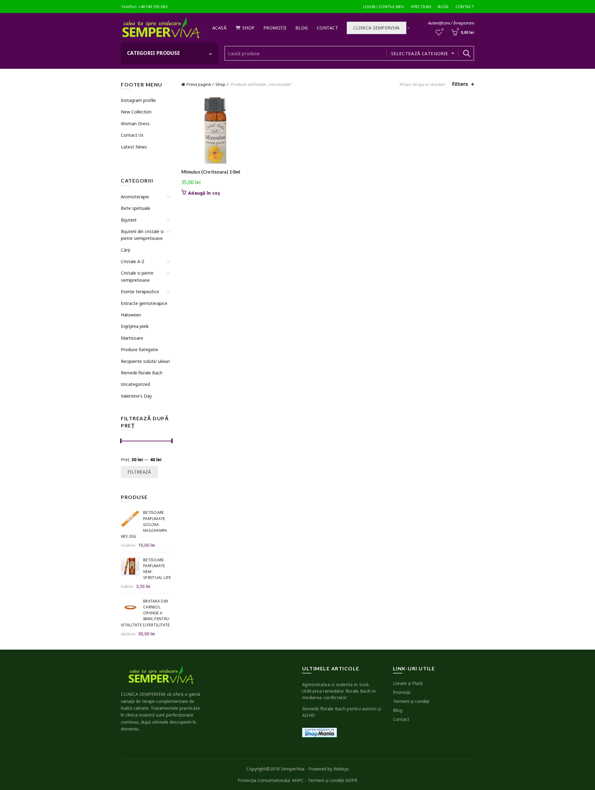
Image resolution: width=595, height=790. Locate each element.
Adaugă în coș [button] (204, 193)
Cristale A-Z (132, 261)
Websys (341, 769)
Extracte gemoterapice (144, 303)
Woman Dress (135, 123)
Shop (248, 28)
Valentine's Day (136, 396)
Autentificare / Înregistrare (451, 23)
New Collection (136, 112)
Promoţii (275, 28)
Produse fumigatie (139, 349)
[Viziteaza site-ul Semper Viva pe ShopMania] (319, 732)
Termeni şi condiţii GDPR (332, 780)
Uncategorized (135, 384)
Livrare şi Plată (408, 683)
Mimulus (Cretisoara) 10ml (210, 171)
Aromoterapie (135, 197)
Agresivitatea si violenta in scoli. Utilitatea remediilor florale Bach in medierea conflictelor (339, 691)
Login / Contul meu (383, 6)
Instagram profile (138, 100)
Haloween (131, 315)
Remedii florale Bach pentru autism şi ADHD (341, 712)
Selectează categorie (419, 53)
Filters (460, 84)
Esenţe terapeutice (140, 291)
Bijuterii (128, 220)
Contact (465, 6)
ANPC (298, 780)
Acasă (219, 28)
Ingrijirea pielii (134, 326)
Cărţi (125, 250)
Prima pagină (199, 84)
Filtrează (139, 472)
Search (466, 53)
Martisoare (132, 338)
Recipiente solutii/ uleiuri (145, 361)
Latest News (134, 147)
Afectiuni (421, 6)
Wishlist (442, 30)
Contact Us (132, 135)
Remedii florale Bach (141, 373)
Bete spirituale (135, 208)
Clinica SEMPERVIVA (376, 28)
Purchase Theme (136, 158)
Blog (443, 6)
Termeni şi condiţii (411, 701)
